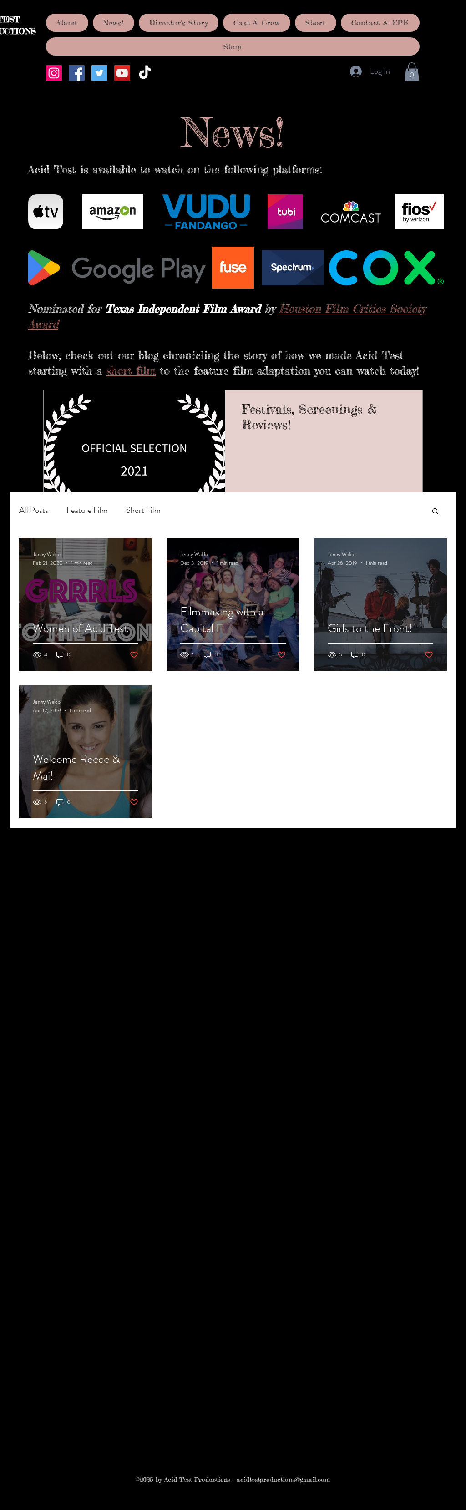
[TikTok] (145, 73)
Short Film (143, 510)
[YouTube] (122, 73)
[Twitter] (99, 73)
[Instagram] (54, 73)
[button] (412, 71)
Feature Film (87, 510)
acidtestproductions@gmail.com (283, 1479)
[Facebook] (77, 73)
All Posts (33, 510)
